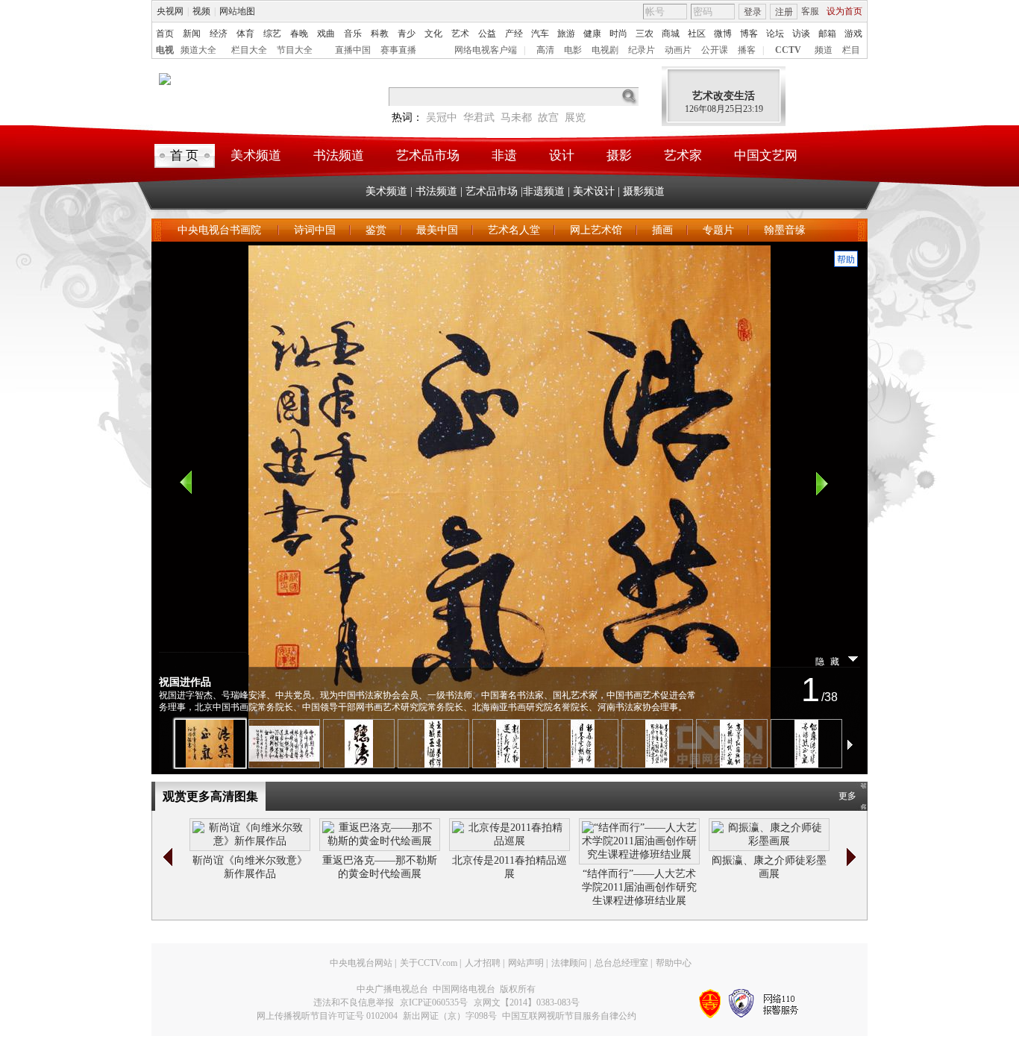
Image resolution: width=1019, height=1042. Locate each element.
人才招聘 (483, 963)
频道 (824, 50)
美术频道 (256, 155)
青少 (407, 33)
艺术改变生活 (723, 95)
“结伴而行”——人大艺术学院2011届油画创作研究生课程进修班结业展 (639, 887)
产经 (514, 33)
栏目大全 (249, 50)
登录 (753, 12)
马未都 (516, 117)
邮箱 (827, 33)
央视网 (170, 11)
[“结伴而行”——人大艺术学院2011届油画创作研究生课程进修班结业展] (639, 854)
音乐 (353, 33)
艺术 (460, 33)
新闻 (192, 33)
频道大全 (198, 50)
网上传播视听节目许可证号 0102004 (327, 1016)
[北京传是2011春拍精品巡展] (509, 841)
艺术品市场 (428, 155)
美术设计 (594, 191)
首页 (165, 33)
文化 (433, 33)
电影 (573, 50)
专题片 (718, 230)
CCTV (788, 50)
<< (167, 857)
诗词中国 (315, 230)
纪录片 (641, 50)
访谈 (801, 33)
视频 (201, 11)
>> (851, 857)
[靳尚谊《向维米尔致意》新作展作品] (249, 841)
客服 (810, 11)
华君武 (479, 117)
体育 (245, 33)
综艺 (272, 33)
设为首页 (844, 11)
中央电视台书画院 (221, 230)
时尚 (618, 33)
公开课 (714, 50)
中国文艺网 (765, 155)
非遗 (504, 155)
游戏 (853, 33)
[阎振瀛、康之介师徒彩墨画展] (769, 841)
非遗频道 (544, 191)
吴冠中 (441, 117)
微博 (723, 33)
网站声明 (526, 963)
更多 (847, 796)
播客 (747, 50)
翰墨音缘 (785, 230)
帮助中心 (674, 963)
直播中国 (353, 50)
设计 (561, 155)
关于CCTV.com (428, 963)
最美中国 (437, 230)
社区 (697, 33)
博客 (749, 33)
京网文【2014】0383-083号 (527, 1002)
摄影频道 (644, 191)
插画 (662, 230)
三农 (644, 33)
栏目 (851, 50)
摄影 (619, 155)
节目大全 (295, 50)
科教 (380, 33)
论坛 (775, 33)
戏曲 (326, 33)
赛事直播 (398, 50)
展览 (575, 117)
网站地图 (237, 11)
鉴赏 (376, 230)
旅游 (566, 33)
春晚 (299, 33)
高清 (545, 50)
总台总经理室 (621, 963)
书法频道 (338, 155)
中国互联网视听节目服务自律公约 (569, 1016)
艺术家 (683, 155)
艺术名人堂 (514, 230)
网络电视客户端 (485, 50)
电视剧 (605, 50)
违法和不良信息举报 (353, 1002)
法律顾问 (569, 963)
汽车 (540, 33)
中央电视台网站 (361, 963)
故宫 (548, 117)
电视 (165, 50)
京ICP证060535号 (434, 1002)
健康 (592, 33)
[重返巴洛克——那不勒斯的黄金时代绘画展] (379, 841)
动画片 (678, 50)
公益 (487, 33)
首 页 (184, 155)
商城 (671, 33)
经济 (219, 33)
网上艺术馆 (596, 230)
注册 (784, 12)
